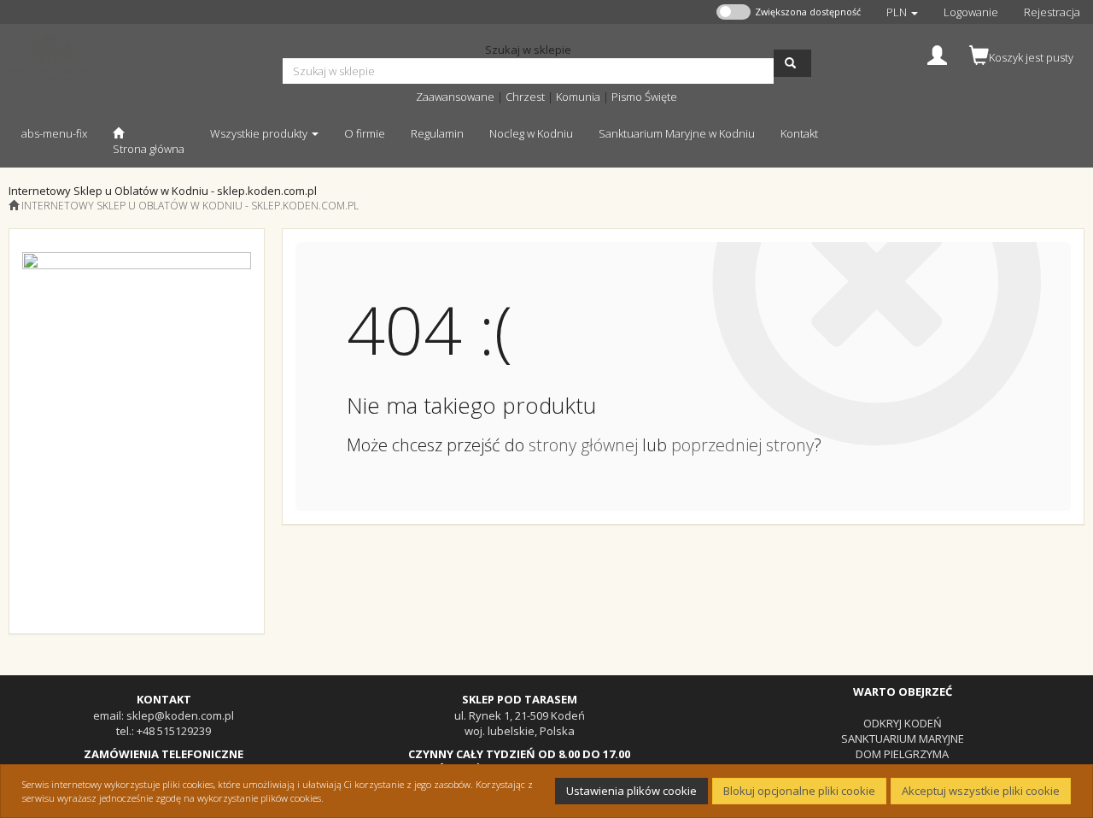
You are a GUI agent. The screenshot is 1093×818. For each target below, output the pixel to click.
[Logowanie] (937, 53)
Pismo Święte (644, 96)
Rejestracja (1052, 12)
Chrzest (525, 96)
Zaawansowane (455, 96)
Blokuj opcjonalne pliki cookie (799, 790)
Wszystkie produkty (260, 133)
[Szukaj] (792, 63)
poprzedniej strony (742, 444)
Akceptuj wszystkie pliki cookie (981, 790)
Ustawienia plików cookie (631, 790)
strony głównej (583, 444)
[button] (902, 12)
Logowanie (971, 12)
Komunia (578, 96)
